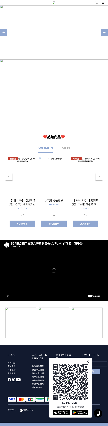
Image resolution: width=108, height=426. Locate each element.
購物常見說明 (38, 373)
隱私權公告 (37, 387)
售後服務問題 (38, 366)
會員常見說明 (38, 370)
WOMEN (45, 148)
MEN (66, 148)
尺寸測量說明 (38, 377)
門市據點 (11, 370)
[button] (54, 270)
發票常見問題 (38, 384)
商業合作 (11, 366)
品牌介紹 (11, 362)
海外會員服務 (38, 380)
